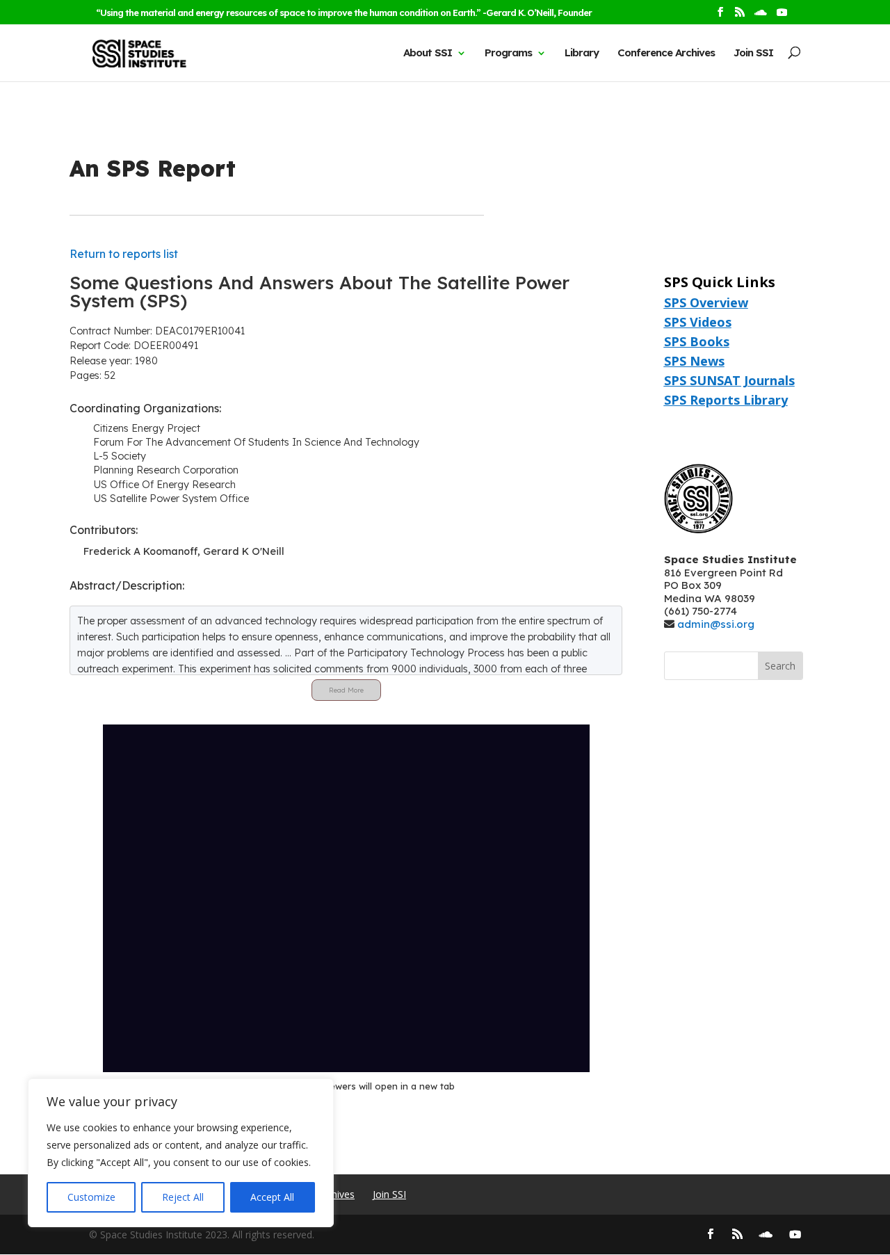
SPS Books (696, 341)
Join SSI (753, 53)
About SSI (427, 53)
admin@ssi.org (715, 624)
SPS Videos (697, 322)
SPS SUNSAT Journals (729, 380)
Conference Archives (666, 53)
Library (582, 53)
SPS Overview (706, 302)
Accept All (272, 1197)
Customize (91, 1197)
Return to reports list (124, 254)
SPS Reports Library (726, 399)
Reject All (183, 1197)
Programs (508, 53)
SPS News (694, 361)
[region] (181, 1152)
